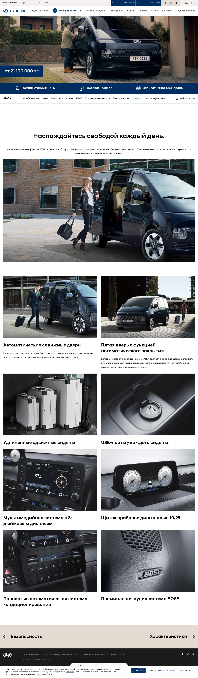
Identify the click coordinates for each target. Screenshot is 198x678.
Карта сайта (117, 655)
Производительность (97, 98)
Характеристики (155, 98)
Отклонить (185, 670)
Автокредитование (62, 98)
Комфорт (137, 98)
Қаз (186, 3)
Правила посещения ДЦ (94, 655)
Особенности (31, 98)
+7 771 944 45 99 (154, 3)
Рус (193, 3)
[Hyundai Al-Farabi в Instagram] (170, 3)
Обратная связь (31, 655)
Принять (138, 670)
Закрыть (120, 661)
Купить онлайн (186, 11)
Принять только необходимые (162, 670)
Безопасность (121, 98)
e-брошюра (187, 98)
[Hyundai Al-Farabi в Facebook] (165, 3)
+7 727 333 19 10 (129, 3)
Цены (45, 98)
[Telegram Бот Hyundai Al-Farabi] (175, 3)
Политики (70, 672)
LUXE (79, 98)
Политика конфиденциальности (60, 655)
